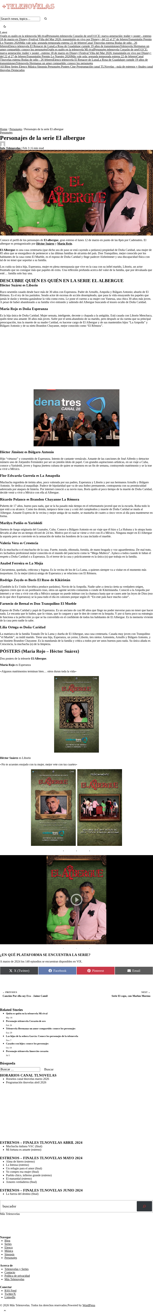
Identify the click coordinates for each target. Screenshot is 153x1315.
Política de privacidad (17, 1275)
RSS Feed (7, 1225)
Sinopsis (42, 66)
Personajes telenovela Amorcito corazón (27, 1051)
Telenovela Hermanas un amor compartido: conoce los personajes (54, 63)
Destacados (18, 70)
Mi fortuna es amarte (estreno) (23, 1149)
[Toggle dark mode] (5, 27)
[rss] (3, 1233)
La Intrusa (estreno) (17, 1164)
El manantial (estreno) (19, 1178)
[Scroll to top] (5, 1311)
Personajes (54, 66)
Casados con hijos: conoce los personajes (27, 1043)
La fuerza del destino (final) (22, 1193)
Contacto (9, 1272)
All (2, 66)
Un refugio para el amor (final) (24, 1168)
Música (32, 66)
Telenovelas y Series (16, 1269)
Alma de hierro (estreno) (20, 1161)
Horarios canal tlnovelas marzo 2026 (27, 1078)
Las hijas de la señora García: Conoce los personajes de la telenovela (42, 1036)
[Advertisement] (76, 100)
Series (15, 66)
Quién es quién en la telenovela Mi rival (23, 36)
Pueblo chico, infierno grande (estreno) (29, 1175)
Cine (73, 66)
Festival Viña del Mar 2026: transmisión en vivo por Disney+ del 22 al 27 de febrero (78, 39)
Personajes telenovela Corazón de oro (69, 36)
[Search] (45, 19)
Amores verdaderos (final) (21, 1182)
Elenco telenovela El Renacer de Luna (31, 46)
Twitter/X (10, 1293)
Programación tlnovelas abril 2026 (26, 1082)
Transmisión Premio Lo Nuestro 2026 (48, 56)
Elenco (23, 66)
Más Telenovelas (14, 1279)
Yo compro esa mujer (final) (22, 1171)
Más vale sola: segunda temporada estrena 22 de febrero (53, 42)
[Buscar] (144, 1206)
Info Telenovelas (10, 148)
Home (3, 129)
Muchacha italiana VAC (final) (24, 1146)
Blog (7, 66)
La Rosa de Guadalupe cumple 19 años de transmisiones (87, 46)
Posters (65, 66)
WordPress (88, 1305)
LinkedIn (9, 1297)
